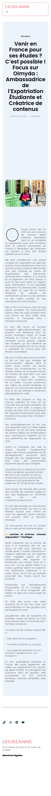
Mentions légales (13, 755)
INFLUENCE (25, 36)
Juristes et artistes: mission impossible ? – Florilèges (25, 536)
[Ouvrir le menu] (6, 11)
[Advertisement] (25, 146)
